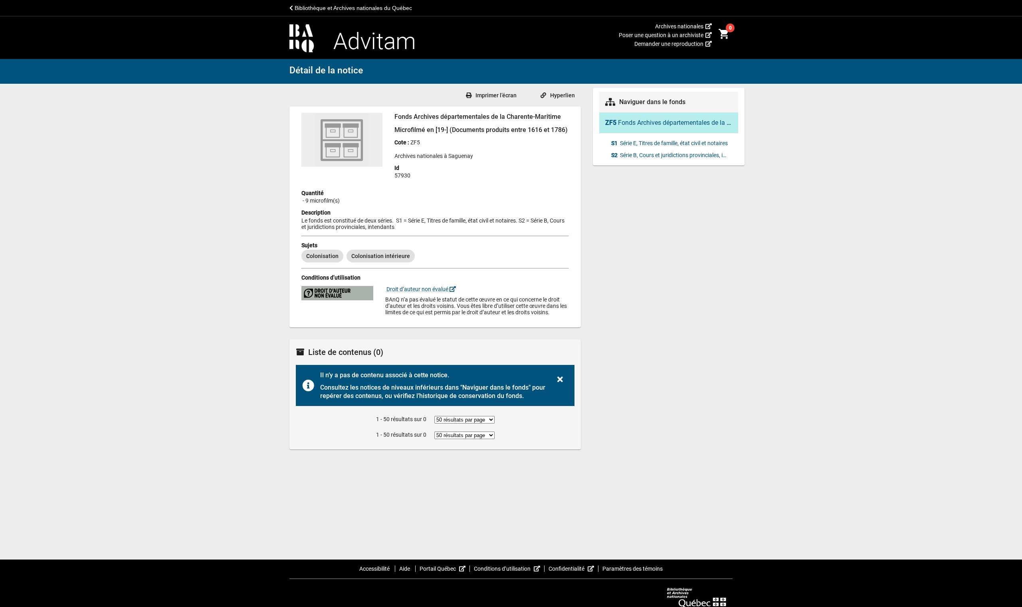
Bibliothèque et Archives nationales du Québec (352, 8)
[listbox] (435, 256)
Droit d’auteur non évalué (417, 289)
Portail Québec (445, 569)
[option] (322, 256)
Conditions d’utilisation (509, 569)
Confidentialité (573, 569)
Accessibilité (375, 569)
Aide (405, 569)
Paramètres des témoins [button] (632, 569)
